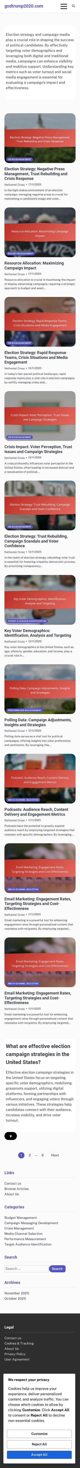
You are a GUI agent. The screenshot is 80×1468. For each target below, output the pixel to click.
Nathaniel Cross (14, 184)
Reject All (39, 1444)
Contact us (12, 1183)
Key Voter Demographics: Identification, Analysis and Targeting (37, 633)
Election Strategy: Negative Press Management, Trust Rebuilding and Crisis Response (35, 174)
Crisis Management (19, 159)
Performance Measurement (25, 710)
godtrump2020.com (23, 6)
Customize (39, 1434)
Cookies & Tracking (19, 1343)
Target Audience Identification (27, 621)
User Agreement (17, 1359)
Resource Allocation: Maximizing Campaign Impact (34, 265)
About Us (11, 1194)
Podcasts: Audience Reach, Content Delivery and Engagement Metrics (36, 812)
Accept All (39, 1454)
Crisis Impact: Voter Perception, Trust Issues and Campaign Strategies (38, 449)
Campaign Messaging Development (31, 1223)
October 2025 (15, 1298)
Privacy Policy (15, 1354)
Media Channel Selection (23, 800)
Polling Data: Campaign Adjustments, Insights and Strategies (38, 722)
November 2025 (16, 1293)
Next (55, 1155)
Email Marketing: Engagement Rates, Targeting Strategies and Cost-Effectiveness (37, 904)
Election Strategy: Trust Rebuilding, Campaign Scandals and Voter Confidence (36, 541)
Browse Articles (16, 1189)
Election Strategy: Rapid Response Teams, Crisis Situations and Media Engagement (36, 357)
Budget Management (20, 253)
